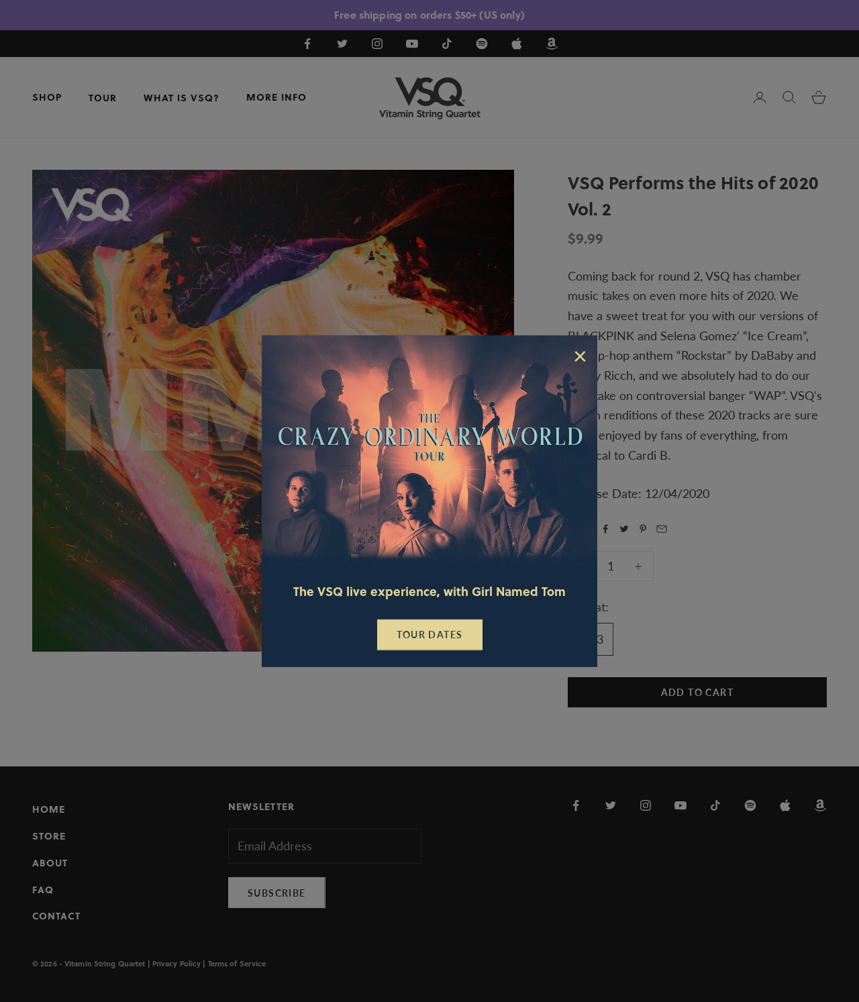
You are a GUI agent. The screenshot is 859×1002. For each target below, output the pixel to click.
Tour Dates (430, 634)
